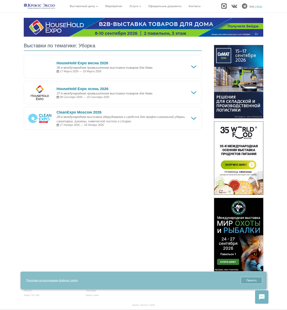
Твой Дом (91, 290)
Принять (251, 280)
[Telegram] (244, 6)
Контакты (194, 6)
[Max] (224, 6)
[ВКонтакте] (234, 6)
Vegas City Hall (31, 295)
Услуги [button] (134, 6)
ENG (259, 6)
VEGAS (28, 290)
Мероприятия (113, 6)
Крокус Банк (92, 295)
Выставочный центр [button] (83, 6)
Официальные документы (164, 6)
